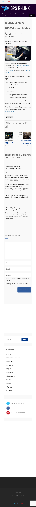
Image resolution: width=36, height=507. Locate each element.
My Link (9, 369)
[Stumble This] (20, 123)
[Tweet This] (9, 123)
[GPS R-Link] (18, 12)
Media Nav (10, 365)
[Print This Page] (6, 126)
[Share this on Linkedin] (16, 123)
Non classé (10, 372)
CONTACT (18, 492)
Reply (19, 168)
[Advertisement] (20, 318)
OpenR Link (11, 376)
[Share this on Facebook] (6, 123)
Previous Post (9, 142)
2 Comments (26, 33)
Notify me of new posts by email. (17, 284)
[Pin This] (13, 123)
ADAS (9, 354)
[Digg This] (23, 123)
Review (9, 387)
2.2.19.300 (10, 117)
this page (10, 70)
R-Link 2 (10, 34)
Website (9, 391)
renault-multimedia (23, 65)
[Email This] (26, 123)
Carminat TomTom (13, 358)
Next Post (25, 138)
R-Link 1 (9, 380)
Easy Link (10, 361)
